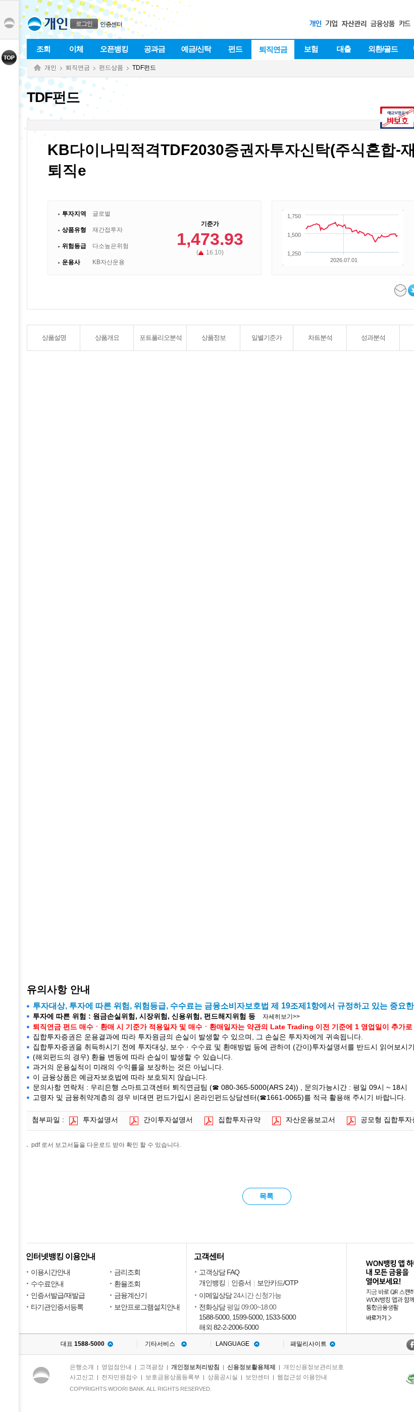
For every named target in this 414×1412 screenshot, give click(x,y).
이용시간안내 (50, 1272)
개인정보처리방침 (195, 1367)
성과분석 (373, 337)
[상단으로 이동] (9, 57)
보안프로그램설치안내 (147, 1307)
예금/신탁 (196, 48)
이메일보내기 (401, 290)
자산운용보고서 (310, 1120)
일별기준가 (266, 337)
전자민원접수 (119, 1377)
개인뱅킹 (212, 1283)
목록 (267, 1196)
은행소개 (82, 1367)
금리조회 (127, 1272)
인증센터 (111, 24)
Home (37, 68)
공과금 (154, 48)
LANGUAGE (232, 1343)
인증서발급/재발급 (58, 1295)
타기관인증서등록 (57, 1307)
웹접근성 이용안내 (302, 1377)
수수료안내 (47, 1284)
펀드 (235, 48)
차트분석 (320, 337)
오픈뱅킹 (114, 48)
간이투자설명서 (168, 1120)
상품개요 (107, 337)
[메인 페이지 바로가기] (34, 24)
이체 (76, 48)
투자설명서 (100, 1120)
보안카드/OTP (277, 1283)
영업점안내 (116, 1367)
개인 (50, 67)
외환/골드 (383, 48)
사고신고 (82, 1377)
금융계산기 (130, 1295)
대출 (344, 48)
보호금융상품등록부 (172, 1377)
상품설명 (54, 337)
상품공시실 (223, 1377)
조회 (43, 48)
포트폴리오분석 (160, 337)
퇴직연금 (273, 49)
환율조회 (127, 1284)
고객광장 (151, 1367)
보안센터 (257, 1377)
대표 (83, 1343)
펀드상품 (111, 67)
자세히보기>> (281, 1016)
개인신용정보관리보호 (313, 1367)
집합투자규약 (239, 1120)
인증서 (241, 1283)
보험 (311, 48)
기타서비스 (160, 1343)
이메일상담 (215, 1295)
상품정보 (213, 337)
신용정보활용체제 (251, 1367)
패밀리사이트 (308, 1343)
